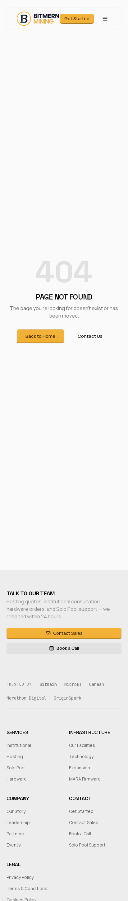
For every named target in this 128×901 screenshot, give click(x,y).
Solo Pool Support (87, 845)
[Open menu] (105, 18)
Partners (15, 834)
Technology (81, 756)
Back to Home (40, 336)
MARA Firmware (85, 779)
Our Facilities (82, 745)
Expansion (79, 768)
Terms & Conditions (27, 888)
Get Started (76, 18)
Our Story (16, 811)
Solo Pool (16, 768)
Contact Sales (68, 633)
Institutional (19, 745)
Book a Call (68, 648)
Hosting (15, 756)
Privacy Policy (20, 877)
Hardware (17, 779)
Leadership (18, 822)
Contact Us (90, 336)
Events (14, 845)
